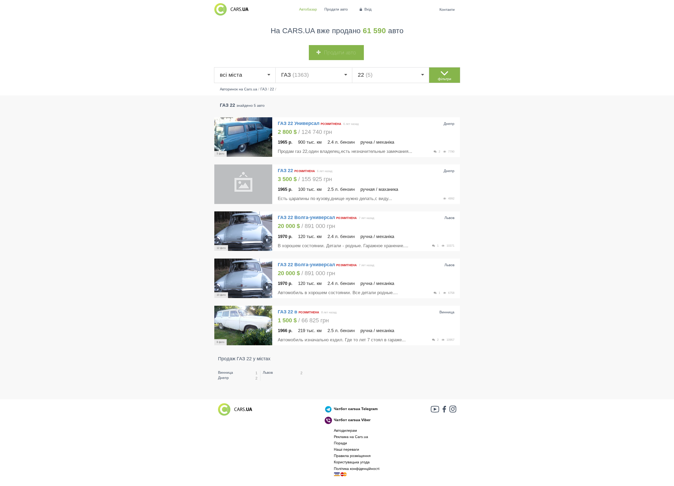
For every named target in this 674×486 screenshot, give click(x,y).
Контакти (447, 9)
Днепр (223, 378)
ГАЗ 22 (286, 170)
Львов (268, 372)
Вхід (367, 9)
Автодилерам (345, 430)
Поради (340, 443)
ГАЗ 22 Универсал (298, 123)
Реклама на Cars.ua (351, 437)
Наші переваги (346, 449)
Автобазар (308, 9)
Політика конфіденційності (356, 468)
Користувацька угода (352, 462)
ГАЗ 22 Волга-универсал (306, 217)
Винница (225, 372)
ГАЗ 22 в (287, 311)
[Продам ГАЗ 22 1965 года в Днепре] (243, 184)
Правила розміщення (352, 456)
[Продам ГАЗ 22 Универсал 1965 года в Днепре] (243, 137)
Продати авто (336, 9)
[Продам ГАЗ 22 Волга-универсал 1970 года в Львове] (243, 231)
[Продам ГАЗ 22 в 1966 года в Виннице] (243, 325)
